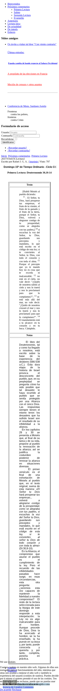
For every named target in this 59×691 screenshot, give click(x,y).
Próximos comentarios (19, 6)
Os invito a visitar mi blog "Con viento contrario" (32, 44)
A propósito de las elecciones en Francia (27, 73)
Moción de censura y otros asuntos (25, 84)
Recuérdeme (7, 139)
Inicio (4, 156)
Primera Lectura (22, 9)
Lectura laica (14, 23)
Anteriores (13, 20)
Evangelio (19, 18)
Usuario (5, 132)
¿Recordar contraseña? (19, 150)
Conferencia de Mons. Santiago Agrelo (27, 106)
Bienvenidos (14, 4)
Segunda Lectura (22, 15)
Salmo (17, 12)
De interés (13, 29)
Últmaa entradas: (16, 52)
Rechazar (16, 689)
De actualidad (14, 26)
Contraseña (7, 135)
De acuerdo (5, 689)
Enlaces (11, 32)
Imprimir (34, 161)
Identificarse (8, 142)
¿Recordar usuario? (17, 147)
